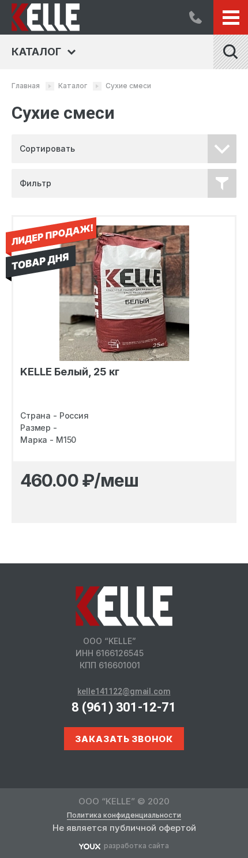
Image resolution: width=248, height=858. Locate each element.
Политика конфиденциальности (124, 815)
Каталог (72, 85)
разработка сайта (136, 845)
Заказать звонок (124, 738)
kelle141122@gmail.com (123, 691)
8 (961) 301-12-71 (195, 17)
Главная (26, 85)
